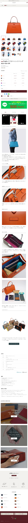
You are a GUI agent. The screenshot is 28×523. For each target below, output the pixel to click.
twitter (4, 94)
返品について (24, 372)
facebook (14, 518)
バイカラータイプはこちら (14, 343)
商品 (5, 112)
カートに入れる (14, 91)
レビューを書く (14, 475)
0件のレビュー (19, 372)
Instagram (12, 518)
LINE (15, 518)
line (8, 94)
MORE (14, 416)
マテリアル (14, 112)
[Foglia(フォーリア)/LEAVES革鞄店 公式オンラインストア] (14, 2)
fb (6, 94)
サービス (22, 112)
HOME (2, 5)
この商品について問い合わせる (14, 98)
